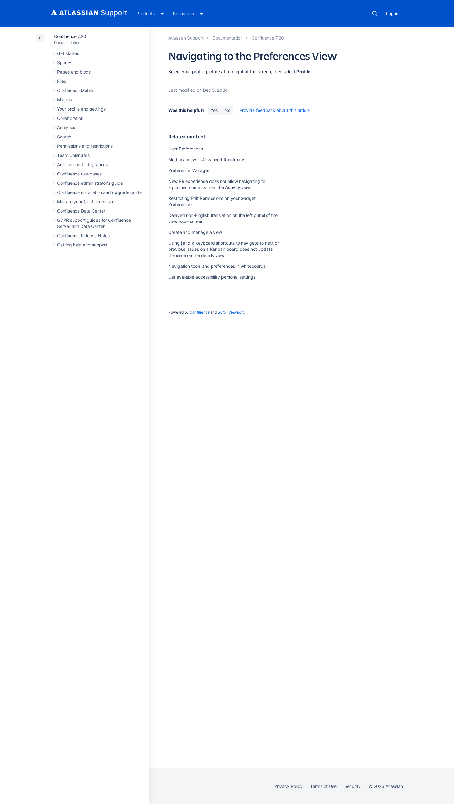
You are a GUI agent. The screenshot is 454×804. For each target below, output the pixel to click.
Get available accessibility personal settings (211, 277)
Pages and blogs (74, 71)
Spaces (64, 62)
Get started (68, 53)
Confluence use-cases (79, 173)
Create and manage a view (195, 232)
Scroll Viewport (231, 312)
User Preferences (185, 148)
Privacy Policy (288, 786)
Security (352, 786)
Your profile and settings (81, 109)
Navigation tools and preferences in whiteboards (217, 266)
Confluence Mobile (75, 90)
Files (61, 81)
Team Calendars (73, 155)
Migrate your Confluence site (86, 201)
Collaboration (70, 118)
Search (375, 14)
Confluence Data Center (81, 210)
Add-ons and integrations (82, 164)
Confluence (199, 312)
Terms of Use (323, 786)
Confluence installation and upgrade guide (99, 192)
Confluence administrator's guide (90, 183)
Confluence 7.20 (70, 36)
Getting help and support (82, 244)
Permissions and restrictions (85, 146)
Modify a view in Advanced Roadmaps (206, 159)
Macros (64, 99)
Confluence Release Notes (83, 235)
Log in (392, 13)
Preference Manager (188, 170)
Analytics (66, 127)
